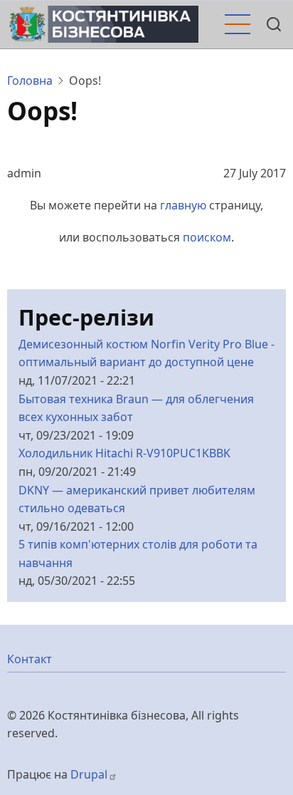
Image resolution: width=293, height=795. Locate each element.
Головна (30, 80)
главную (183, 205)
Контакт (29, 659)
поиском (207, 237)
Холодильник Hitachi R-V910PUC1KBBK (124, 453)
